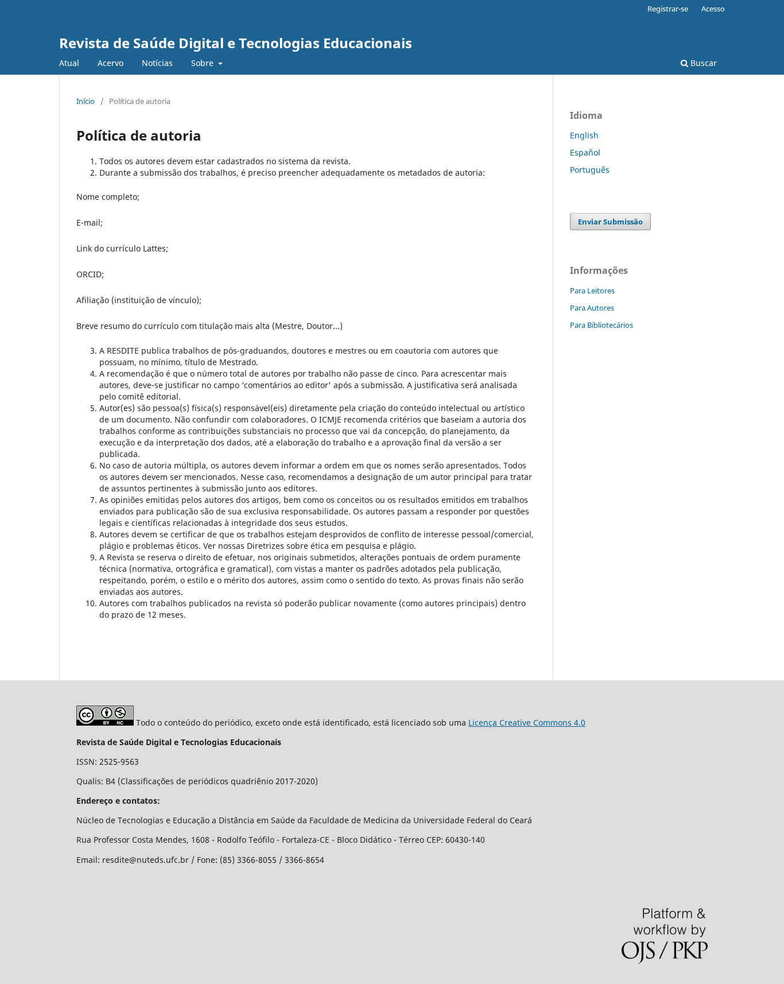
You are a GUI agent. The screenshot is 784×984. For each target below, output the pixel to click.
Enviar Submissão (610, 221)
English (584, 135)
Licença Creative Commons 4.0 (526, 722)
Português (590, 169)
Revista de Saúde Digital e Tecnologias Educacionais (235, 42)
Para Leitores (592, 290)
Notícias (157, 62)
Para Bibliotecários (601, 325)
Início (85, 101)
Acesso (713, 8)
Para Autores (592, 308)
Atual (69, 62)
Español (585, 152)
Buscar (702, 62)
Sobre (203, 62)
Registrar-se (667, 8)
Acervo (110, 62)
